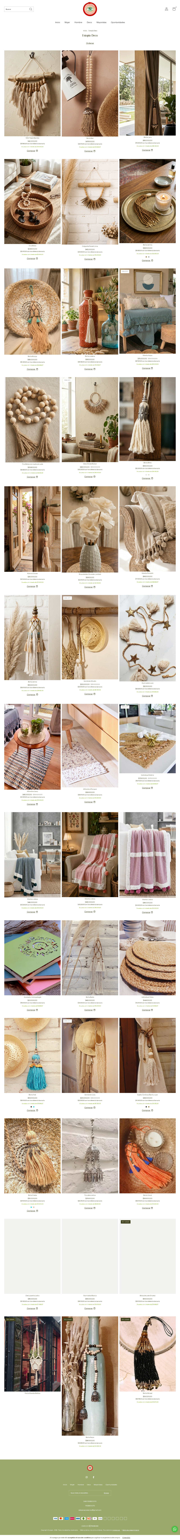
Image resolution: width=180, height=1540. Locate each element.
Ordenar (90, 43)
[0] (173, 9)
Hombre (78, 22)
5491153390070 (90, 1501)
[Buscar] (31, 9)
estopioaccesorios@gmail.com (90, 1510)
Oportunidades (118, 22)
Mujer (67, 22)
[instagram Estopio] (87, 1477)
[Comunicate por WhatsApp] (175, 1529)
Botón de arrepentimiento (130, 1530)
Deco (89, 22)
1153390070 (90, 1506)
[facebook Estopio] (93, 1477)
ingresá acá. (116, 1530)
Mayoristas (101, 22)
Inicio (57, 22)
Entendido (126, 1537)
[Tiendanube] (90, 1526)
